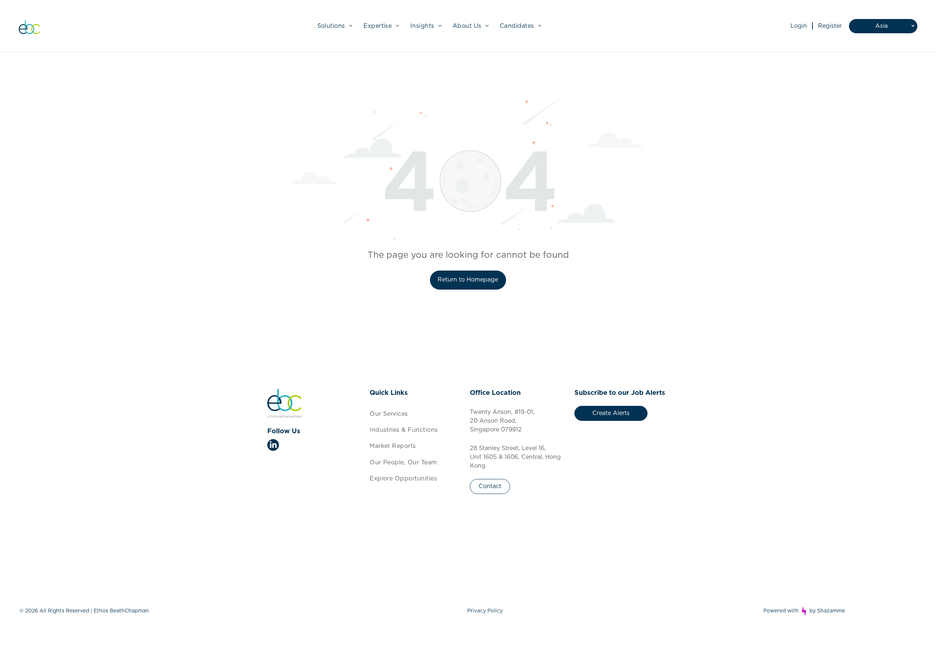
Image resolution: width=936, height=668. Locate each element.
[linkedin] (273, 446)
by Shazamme (827, 611)
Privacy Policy (485, 611)
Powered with (781, 611)
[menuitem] (335, 26)
